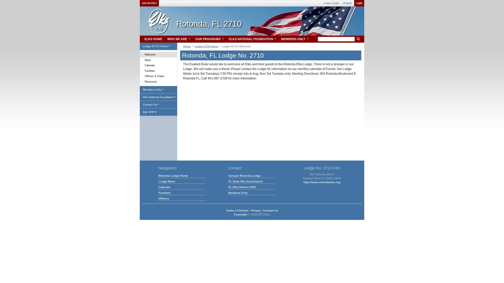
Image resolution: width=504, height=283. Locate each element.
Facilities (150, 70)
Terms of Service (237, 210)
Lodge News (166, 181)
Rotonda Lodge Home (173, 175)
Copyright (240, 214)
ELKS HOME (153, 39)
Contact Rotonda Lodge (244, 175)
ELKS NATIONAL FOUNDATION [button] (251, 39)
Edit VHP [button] (149, 112)
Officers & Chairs (154, 76)
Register (347, 3)
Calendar (150, 65)
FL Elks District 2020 (242, 187)
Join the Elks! (149, 3)
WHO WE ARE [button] (177, 39)
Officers (163, 198)
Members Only (238, 192)
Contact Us (270, 210)
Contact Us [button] (150, 104)
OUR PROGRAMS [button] (208, 39)
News (148, 60)
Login (359, 3)
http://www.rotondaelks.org (322, 182)
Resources (151, 81)
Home (187, 46)
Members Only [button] (152, 89)
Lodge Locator (331, 3)
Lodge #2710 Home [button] (155, 46)
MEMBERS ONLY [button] (293, 39)
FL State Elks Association (245, 181)
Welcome (150, 54)
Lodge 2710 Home (206, 46)
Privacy (256, 210)
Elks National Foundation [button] (158, 97)
